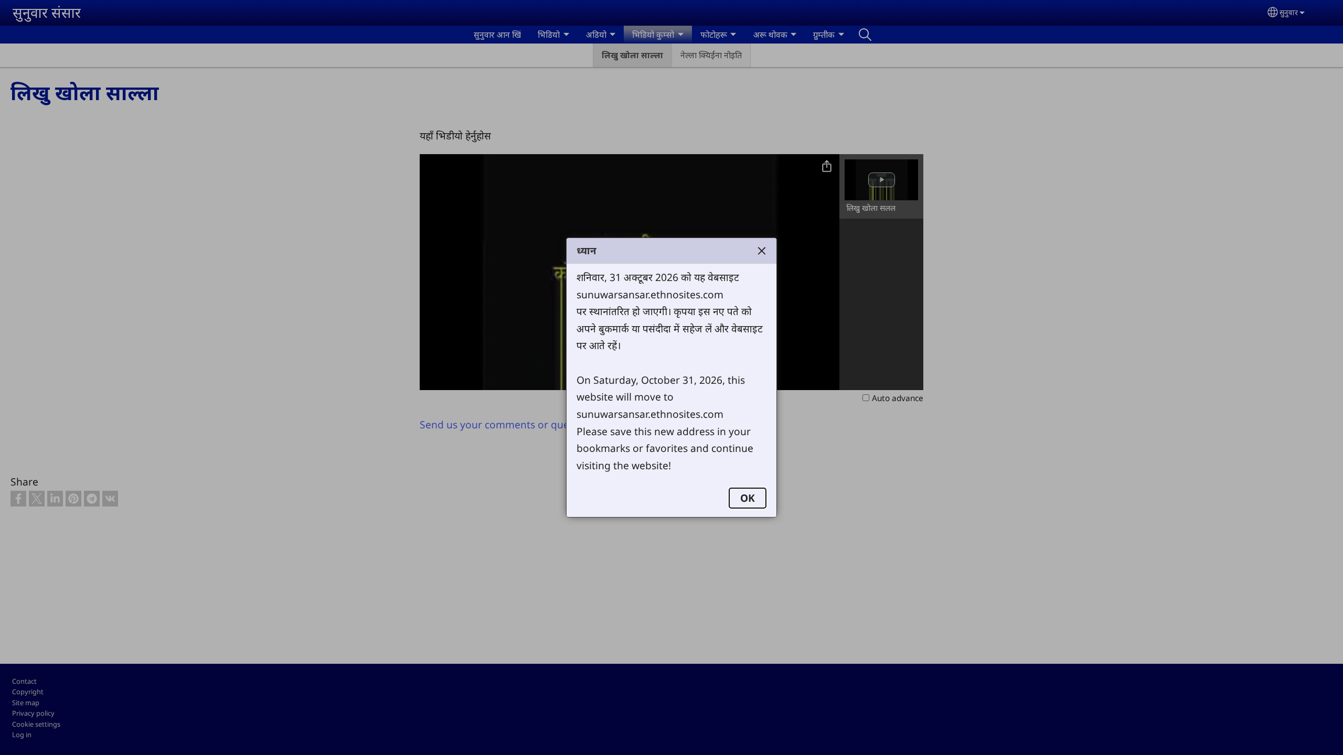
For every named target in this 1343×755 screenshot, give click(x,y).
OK (747, 498)
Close (761, 250)
